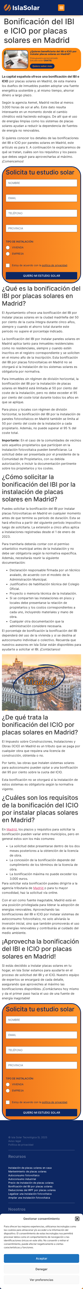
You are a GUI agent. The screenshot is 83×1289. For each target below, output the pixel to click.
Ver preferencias (41, 1280)
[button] (77, 1219)
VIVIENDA (18, 247)
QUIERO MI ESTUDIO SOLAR (41, 275)
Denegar (41, 1269)
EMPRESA (18, 253)
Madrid (12, 829)
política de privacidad (54, 265)
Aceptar (41, 1258)
